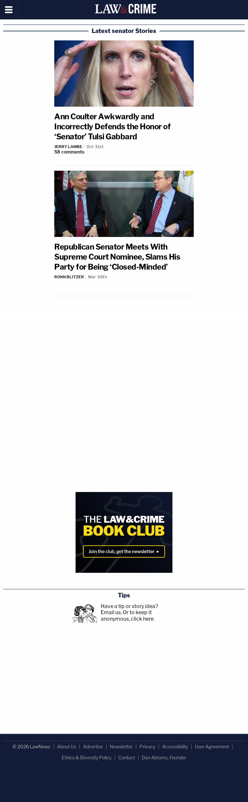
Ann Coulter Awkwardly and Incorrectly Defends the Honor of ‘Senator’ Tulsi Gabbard (112, 126)
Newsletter (121, 746)
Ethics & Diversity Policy (86, 757)
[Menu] (9, 9)
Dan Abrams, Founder (164, 757)
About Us (66, 746)
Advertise (93, 746)
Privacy (147, 746)
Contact (126, 757)
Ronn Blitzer (69, 276)
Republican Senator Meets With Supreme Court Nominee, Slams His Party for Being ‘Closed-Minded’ (117, 257)
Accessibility (175, 746)
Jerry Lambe (68, 146)
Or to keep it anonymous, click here (127, 615)
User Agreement (212, 746)
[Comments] (124, 282)
